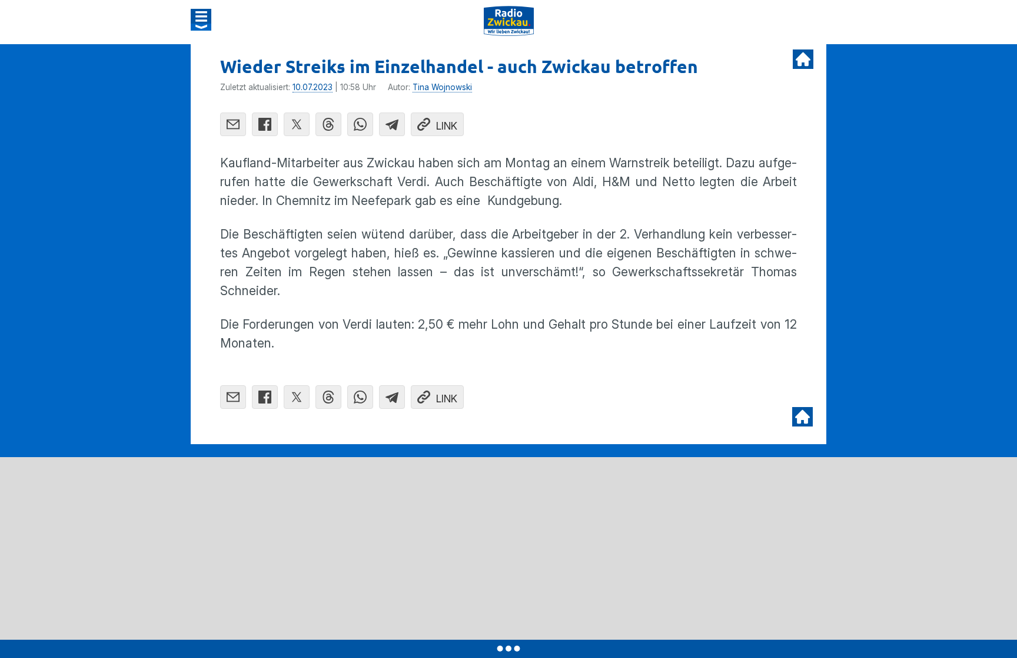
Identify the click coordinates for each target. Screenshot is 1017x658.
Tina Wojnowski (442, 87)
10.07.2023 (313, 87)
